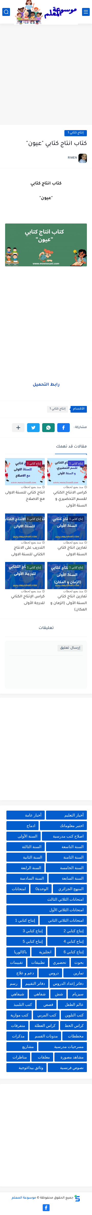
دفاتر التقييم (35, 983)
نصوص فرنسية (72, 1067)
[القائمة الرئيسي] (86, 12)
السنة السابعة (73, 878)
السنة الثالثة (31, 846)
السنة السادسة (32, 878)
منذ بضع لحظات (73, 487)
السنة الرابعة (31, 868)
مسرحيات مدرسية (69, 1046)
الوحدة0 (42, 889)
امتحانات (19, 889)
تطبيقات (38, 962)
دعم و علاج (25, 973)
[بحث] (6, 12)
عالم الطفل (74, 1004)
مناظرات (20, 1057)
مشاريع (28, 1046)
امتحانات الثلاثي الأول (66, 910)
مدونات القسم (46, 1036)
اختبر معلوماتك (72, 825)
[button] (63, 427)
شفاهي (40, 994)
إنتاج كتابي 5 (33, 941)
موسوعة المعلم (24, 1198)
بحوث (79, 962)
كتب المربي (46, 1015)
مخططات (76, 1036)
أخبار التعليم (74, 815)
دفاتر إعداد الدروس (68, 983)
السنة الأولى (27, 836)
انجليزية (45, 952)
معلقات (44, 1057)
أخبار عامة (33, 815)
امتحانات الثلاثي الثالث (65, 899)
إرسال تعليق (70, 648)
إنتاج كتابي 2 (74, 931)
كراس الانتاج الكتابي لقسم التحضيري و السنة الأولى (70, 499)
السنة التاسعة (73, 846)
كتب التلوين (74, 1015)
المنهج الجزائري (71, 889)
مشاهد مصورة (72, 1057)
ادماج (31, 825)
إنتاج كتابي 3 (33, 931)
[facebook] (46, 1207)
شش (59, 994)
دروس (54, 973)
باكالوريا (20, 952)
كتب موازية (19, 1015)
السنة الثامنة (73, 857)
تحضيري (59, 962)
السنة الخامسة (72, 868)
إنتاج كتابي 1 (76, 133)
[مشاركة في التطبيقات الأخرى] (18, 427)
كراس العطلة (44, 1025)
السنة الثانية (32, 857)
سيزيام (78, 994)
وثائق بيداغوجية (31, 1067)
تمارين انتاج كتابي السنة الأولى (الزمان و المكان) (68, 603)
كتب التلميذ (23, 1004)
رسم (13, 983)
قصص (48, 1004)
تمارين (78, 973)
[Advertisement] (46, 75)
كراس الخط (74, 1025)
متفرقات (18, 1025)
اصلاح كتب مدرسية (68, 836)
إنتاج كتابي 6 (74, 952)
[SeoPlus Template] (77, 1198)
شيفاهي (17, 994)
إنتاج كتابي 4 (74, 941)
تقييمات (16, 962)
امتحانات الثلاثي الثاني (66, 920)
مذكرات (18, 1036)
